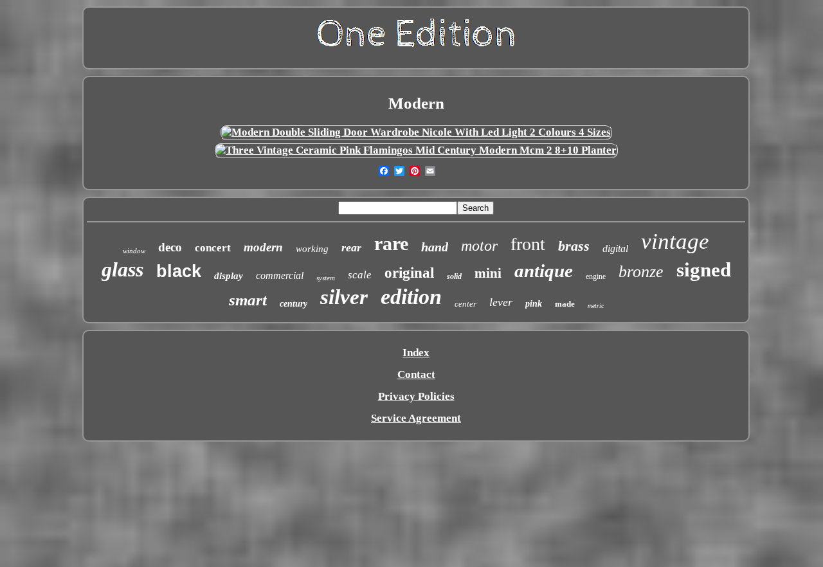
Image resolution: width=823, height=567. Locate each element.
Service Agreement (416, 418)
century (293, 304)
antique (543, 270)
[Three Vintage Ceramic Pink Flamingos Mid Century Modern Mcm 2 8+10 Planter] (416, 150)
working (312, 249)
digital (615, 248)
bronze (641, 271)
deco (170, 247)
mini (488, 273)
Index (416, 352)
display (228, 276)
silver (344, 297)
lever (500, 302)
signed (703, 269)
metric (596, 305)
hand (434, 247)
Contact (416, 374)
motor (479, 245)
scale (360, 275)
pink (533, 304)
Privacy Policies (416, 396)
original (409, 273)
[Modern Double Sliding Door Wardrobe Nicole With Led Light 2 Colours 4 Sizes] (416, 132)
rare (391, 243)
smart (248, 300)
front (528, 244)
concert (213, 248)
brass (574, 246)
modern (263, 247)
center (465, 304)
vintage (675, 241)
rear (351, 247)
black (178, 271)
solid (454, 276)
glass (122, 269)
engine (596, 276)
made (565, 304)
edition (411, 297)
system (325, 278)
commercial (279, 275)
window (134, 251)
